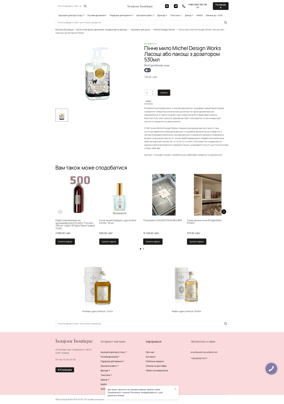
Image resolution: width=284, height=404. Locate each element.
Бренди (161, 15)
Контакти (150, 356)
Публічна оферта (155, 361)
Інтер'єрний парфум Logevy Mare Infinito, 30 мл (117, 221)
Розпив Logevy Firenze (93, 311)
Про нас (150, 352)
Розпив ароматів (96, 15)
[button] (85, 6)
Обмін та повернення (157, 370)
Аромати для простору (70, 15)
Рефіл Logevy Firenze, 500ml (186, 311)
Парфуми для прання (120, 15)
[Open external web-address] (97, 285)
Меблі (200, 15)
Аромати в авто (144, 15)
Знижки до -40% (214, 15)
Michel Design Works (164, 29)
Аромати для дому (140, 29)
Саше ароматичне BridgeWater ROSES (204, 221)
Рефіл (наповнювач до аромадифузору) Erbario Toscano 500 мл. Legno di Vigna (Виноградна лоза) (75, 224)
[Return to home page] (140, 6)
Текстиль (175, 15)
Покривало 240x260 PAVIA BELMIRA (162, 220)
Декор (188, 15)
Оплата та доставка (156, 365)
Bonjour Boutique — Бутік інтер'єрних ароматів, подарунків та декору (91, 29)
